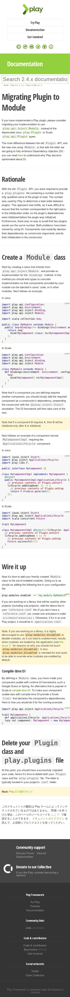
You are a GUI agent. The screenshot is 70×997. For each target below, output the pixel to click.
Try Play (35, 22)
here (20, 155)
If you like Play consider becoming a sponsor (37, 873)
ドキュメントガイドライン (48, 818)
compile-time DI (21, 690)
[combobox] (35, 79)
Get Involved (35, 37)
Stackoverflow (24, 856)
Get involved (35, 953)
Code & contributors (35, 945)
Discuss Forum (25, 853)
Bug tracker (35, 949)
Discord (41, 853)
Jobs (35, 928)
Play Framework (35, 9)
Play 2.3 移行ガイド (21, 791)
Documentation (35, 30)
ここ (53, 814)
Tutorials (35, 906)
